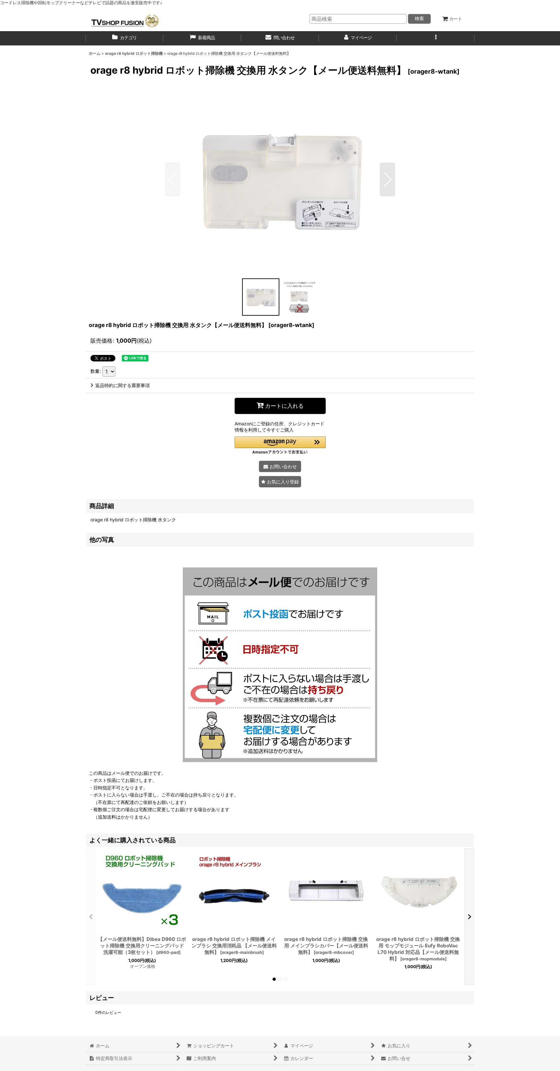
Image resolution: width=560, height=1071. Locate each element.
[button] (435, 38)
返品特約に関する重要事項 (122, 385)
